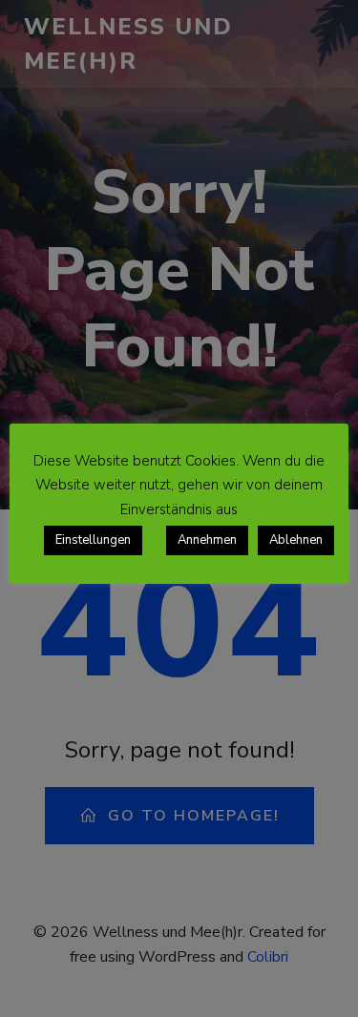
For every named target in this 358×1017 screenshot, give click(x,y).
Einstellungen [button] (93, 540)
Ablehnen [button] (296, 540)
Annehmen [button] (207, 540)
